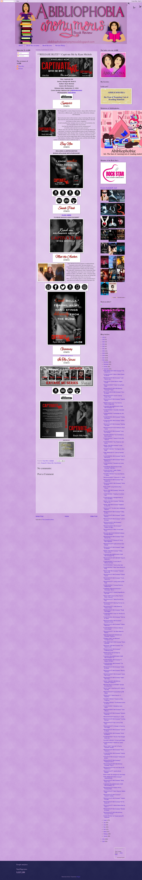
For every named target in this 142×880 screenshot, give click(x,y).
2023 (103, 344)
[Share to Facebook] (62, 461)
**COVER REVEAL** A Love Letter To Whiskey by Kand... (112, 562)
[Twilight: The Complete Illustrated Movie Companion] (105, 239)
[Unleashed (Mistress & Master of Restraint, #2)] (113, 292)
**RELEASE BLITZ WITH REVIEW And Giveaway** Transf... (112, 389)
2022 (103, 346)
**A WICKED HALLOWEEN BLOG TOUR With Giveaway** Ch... (113, 784)
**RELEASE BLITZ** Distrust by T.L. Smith (113, 716)
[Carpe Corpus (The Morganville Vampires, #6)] (113, 281)
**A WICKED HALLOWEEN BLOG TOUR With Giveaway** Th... (113, 407)
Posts (20, 53)
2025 (103, 339)
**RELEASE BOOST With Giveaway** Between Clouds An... (112, 523)
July (105, 822)
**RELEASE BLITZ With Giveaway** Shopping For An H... (112, 761)
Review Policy (60, 45)
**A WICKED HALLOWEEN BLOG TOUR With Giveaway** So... (113, 657)
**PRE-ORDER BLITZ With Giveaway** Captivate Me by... (112, 777)
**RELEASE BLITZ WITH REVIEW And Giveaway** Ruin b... (112, 764)
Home (21, 45)
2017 (103, 357)
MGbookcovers (76, 90)
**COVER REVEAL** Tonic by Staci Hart (113, 565)
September (106, 369)
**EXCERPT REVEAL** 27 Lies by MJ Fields (114, 740)
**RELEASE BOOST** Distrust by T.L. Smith (114, 477)
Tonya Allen (21, 66)
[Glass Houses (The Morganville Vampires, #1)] (112, 268)
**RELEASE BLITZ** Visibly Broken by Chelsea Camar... (112, 607)
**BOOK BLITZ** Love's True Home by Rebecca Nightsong (112, 403)
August (105, 820)
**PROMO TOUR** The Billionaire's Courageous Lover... (111, 639)
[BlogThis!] (59, 461)
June (105, 824)
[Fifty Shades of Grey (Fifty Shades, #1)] (113, 201)
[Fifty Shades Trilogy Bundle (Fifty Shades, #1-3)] (121, 201)
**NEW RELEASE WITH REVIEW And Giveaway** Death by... (112, 635)
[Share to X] (61, 461)
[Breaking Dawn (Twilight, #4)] (113, 228)
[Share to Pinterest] (64, 461)
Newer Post (39, 516)
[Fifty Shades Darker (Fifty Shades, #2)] (105, 214)
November (106, 364)
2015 (103, 839)
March (105, 831)
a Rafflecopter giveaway (66, 355)
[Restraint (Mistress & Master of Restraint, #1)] (105, 200)
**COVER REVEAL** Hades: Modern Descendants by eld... (112, 471)
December (106, 362)
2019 (103, 353)
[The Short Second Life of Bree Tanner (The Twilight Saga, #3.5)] (113, 241)
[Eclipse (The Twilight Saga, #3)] (121, 214)
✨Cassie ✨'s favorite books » (118, 297)
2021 (103, 348)
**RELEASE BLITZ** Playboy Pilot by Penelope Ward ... (112, 788)
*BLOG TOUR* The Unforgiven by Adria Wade (114, 774)
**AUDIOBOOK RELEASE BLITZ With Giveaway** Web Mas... (112, 467)
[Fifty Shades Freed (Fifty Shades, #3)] (113, 215)
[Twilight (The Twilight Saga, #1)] (105, 228)
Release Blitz (50, 463)
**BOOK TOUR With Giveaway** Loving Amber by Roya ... (112, 446)
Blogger (78, 876)
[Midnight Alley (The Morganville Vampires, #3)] (105, 281)
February (106, 834)
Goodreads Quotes (120, 857)
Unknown (20, 68)
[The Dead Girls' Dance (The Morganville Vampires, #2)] (105, 294)
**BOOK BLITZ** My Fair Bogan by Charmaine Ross (111, 653)
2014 (103, 841)
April (105, 829)
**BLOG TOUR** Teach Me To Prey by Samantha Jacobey (112, 747)
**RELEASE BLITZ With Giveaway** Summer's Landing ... (112, 795)
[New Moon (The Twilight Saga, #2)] (121, 227)
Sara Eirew (72, 92)
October (106, 366)
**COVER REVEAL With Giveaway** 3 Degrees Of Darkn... (112, 660)
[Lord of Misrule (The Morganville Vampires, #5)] (121, 281)
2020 (103, 351)
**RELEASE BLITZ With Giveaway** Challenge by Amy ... (112, 650)
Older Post (93, 516)
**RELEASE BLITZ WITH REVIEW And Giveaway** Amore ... (112, 813)
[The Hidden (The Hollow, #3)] (105, 267)
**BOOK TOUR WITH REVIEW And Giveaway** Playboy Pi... (111, 682)
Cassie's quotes (119, 848)
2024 (103, 341)
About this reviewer (32, 45)
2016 (103, 360)
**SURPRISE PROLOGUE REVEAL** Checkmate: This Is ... (112, 589)
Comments (21, 55)
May (105, 827)
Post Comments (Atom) (48, 519)
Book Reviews (47, 45)
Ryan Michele (57, 463)
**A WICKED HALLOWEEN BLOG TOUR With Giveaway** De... (113, 555)
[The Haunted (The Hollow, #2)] (121, 254)
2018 (103, 355)
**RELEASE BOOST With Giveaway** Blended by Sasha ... (112, 621)
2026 (103, 337)
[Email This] (58, 461)
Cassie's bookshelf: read (109, 188)
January (106, 836)
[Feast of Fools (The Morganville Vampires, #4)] (120, 268)
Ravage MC (44, 463)
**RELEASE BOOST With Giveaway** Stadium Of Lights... (112, 526)
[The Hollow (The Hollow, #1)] (113, 254)
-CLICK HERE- (66, 215)
